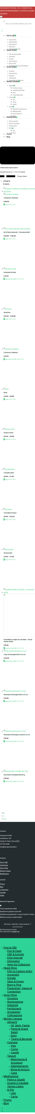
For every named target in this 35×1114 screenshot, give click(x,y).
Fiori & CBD (10, 947)
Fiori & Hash (14, 950)
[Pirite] (6, 389)
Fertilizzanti (14, 1008)
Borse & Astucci (20, 1069)
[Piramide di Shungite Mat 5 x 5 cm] (15, 691)
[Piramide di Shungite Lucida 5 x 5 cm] (15, 731)
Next (5, 819)
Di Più (10, 1089)
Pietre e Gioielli (16, 1079)
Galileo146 (16, 931)
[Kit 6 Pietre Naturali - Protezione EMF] (17, 229)
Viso (13, 1045)
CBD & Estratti (15, 954)
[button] (10, 279)
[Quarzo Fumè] (9, 429)
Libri (13, 1093)
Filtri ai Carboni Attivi (19, 971)
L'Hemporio (4, 890)
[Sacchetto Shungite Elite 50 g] (16, 771)
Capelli (15, 1052)
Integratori (13, 961)
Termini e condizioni (24, 924)
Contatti (3, 893)
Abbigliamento (19, 1066)
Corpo (14, 1049)
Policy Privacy (7, 924)
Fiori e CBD (4, 862)
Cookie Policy (15, 924)
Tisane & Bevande (21, 1039)
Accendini (13, 974)
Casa (14, 1072)
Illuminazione (15, 1001)
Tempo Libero (15, 1086)
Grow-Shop (4, 868)
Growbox (12, 998)
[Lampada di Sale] (10, 269)
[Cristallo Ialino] (9, 469)
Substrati (12, 1005)
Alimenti (12, 1022)
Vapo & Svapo (15, 981)
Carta (14, 1096)
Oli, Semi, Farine (20, 1025)
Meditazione (10, 176)
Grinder (11, 978)
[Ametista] (7, 309)
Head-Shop (4, 865)
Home (2, 176)
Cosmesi (12, 1042)
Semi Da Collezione (18, 964)
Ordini (2, 895)
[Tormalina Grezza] (8, 509)
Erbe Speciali (15, 957)
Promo (2, 884)
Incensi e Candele (17, 1083)
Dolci (14, 1035)
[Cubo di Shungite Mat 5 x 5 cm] (15, 651)
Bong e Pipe (14, 984)
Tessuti (11, 1055)
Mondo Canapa (5, 871)
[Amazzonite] (8, 549)
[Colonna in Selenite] (11, 349)
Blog (1, 887)
